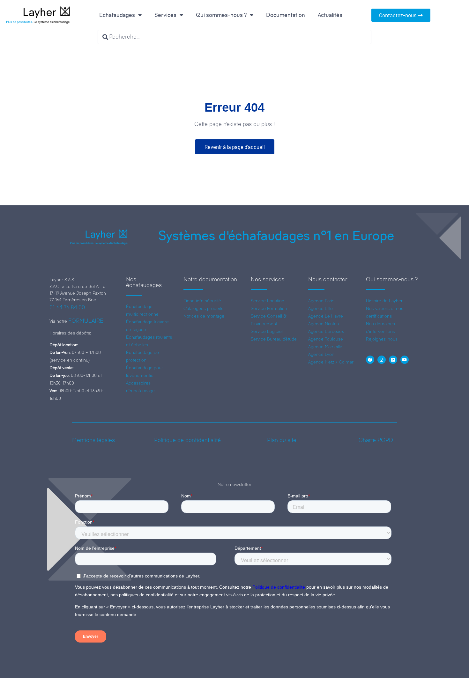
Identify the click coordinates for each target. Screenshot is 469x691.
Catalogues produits (203, 308)
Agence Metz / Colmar (331, 362)
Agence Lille (320, 308)
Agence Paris (321, 301)
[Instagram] (381, 360)
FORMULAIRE (85, 320)
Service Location (267, 301)
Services (165, 14)
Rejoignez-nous (382, 339)
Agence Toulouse (325, 339)
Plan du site (281, 440)
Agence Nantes (323, 324)
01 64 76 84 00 (67, 307)
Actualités (330, 14)
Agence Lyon (321, 354)
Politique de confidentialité (187, 440)
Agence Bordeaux (326, 331)
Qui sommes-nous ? (221, 14)
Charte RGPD (376, 440)
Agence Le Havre (325, 316)
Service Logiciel (267, 331)
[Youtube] (404, 360)
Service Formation (269, 308)
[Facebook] (370, 360)
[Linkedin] (393, 360)
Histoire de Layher (384, 301)
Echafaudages (117, 14)
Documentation (285, 14)
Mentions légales (93, 440)
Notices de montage (203, 316)
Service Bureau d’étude (274, 339)
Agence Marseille (325, 346)
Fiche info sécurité (202, 301)
